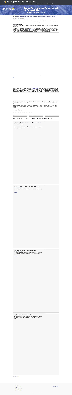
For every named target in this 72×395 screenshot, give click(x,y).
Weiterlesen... (16, 129)
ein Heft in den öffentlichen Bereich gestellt (42, 75)
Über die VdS (17, 385)
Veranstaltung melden (41, 16)
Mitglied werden (17, 387)
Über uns (21, 3)
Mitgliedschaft (23, 109)
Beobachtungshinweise (28, 16)
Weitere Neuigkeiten (16, 376)
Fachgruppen (31, 29)
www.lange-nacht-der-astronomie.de (36, 12)
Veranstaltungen (34, 16)
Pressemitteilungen (18, 386)
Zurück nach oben (55, 386)
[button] (5, 9)
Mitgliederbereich (50, 3)
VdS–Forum (53, 16)
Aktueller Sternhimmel (20, 16)
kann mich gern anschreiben (35, 109)
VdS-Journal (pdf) (48, 16)
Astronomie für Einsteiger (40, 3)
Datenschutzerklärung (18, 390)
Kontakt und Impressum (19, 388)
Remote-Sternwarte (35, 88)
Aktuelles (31, 3)
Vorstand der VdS (18, 389)
